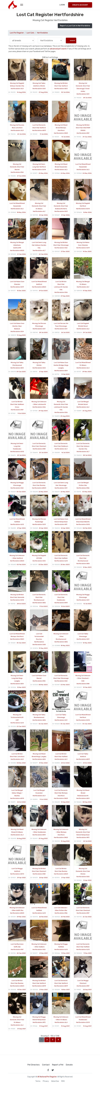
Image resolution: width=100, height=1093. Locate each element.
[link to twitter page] (52, 1070)
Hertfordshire (42, 33)
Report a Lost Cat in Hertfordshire (75, 26)
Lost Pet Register (17, 33)
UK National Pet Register (47, 1077)
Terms (37, 1081)
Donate (69, 1065)
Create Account (80, 5)
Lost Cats (30, 33)
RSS (63, 1081)
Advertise (55, 1081)
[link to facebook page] (48, 1070)
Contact (46, 1065)
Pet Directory (33, 1065)
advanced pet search (58, 49)
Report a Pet (57, 1065)
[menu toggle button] (21, 5)
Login (62, 5)
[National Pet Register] (12, 4)
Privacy (46, 1081)
